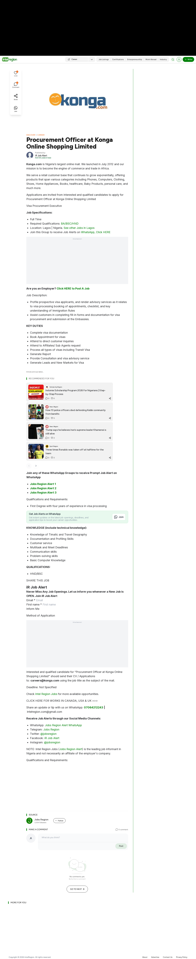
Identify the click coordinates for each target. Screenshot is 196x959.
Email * (30, 600)
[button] (15, 74)
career (41, 135)
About (144, 957)
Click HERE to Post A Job (73, 288)
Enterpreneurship (134, 59)
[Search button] (172, 59)
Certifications (118, 59)
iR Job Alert (51, 738)
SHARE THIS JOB (37, 580)
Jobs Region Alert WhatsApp (63, 725)
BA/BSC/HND (70, 223)
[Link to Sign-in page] (179, 59)
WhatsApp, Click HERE (95, 232)
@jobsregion (48, 733)
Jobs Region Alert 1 (43, 484)
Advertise (155, 957)
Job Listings (104, 59)
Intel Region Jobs (46, 694)
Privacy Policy (181, 957)
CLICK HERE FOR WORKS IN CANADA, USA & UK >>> (62, 700)
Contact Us (167, 957)
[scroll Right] (36, 465)
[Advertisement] (98, 24)
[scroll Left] (29, 465)
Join (121, 516)
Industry (163, 59)
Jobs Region (51, 729)
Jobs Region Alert (70, 749)
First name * (34, 604)
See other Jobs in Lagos (79, 227)
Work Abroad (150, 59)
